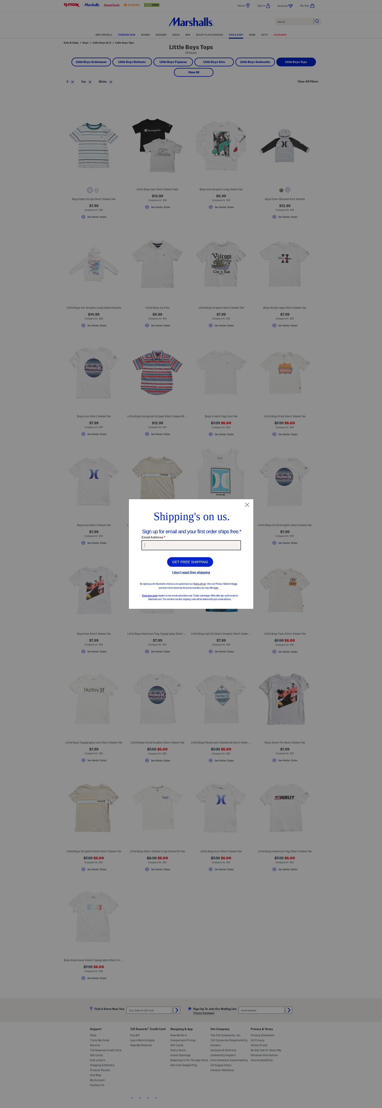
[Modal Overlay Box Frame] (191, 554)
